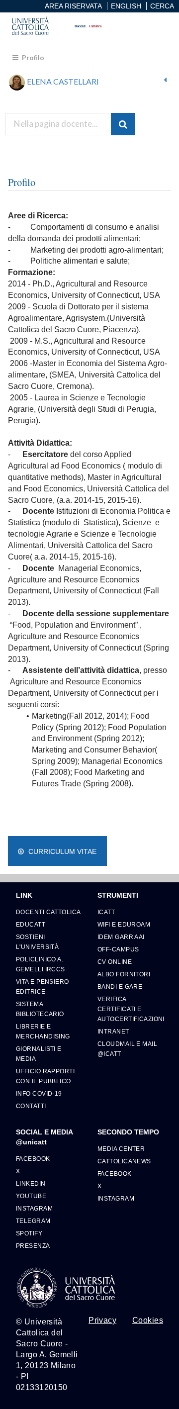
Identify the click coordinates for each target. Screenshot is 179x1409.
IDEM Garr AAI (121, 937)
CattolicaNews (124, 1161)
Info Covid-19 (39, 1093)
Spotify (29, 1233)
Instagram (34, 1208)
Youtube (31, 1196)
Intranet (113, 1031)
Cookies (147, 1320)
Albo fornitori (123, 974)
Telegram (33, 1221)
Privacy (102, 1320)
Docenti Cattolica (48, 912)
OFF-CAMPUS (118, 949)
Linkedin (31, 1183)
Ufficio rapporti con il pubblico (45, 1076)
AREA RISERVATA (73, 6)
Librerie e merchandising (43, 1031)
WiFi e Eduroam (123, 924)
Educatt (30, 924)
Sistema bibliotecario (40, 1009)
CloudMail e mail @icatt (127, 1048)
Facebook (33, 1158)
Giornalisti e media (39, 1053)
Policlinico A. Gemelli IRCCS (40, 964)
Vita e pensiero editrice (42, 986)
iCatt (106, 912)
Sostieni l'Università (37, 942)
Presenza (33, 1245)
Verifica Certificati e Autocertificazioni (130, 1009)
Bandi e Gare (119, 986)
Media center (121, 1148)
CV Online (114, 961)
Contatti (31, 1106)
